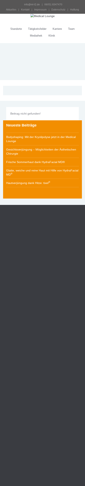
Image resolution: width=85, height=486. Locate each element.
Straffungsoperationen (22, 355)
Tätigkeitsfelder (37, 28)
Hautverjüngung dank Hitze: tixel (28, 183)
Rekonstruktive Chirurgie (20, 421)
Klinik (51, 35)
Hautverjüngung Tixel (23, 433)
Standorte (16, 28)
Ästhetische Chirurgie (18, 333)
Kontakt (25, 9)
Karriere (57, 28)
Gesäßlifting (16, 383)
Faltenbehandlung (20, 339)
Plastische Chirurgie (17, 414)
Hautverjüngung (14, 428)
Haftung (74, 9)
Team (71, 28)
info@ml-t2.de (32, 4)
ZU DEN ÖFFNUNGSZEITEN (26, 294)
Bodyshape (11, 446)
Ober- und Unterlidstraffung (26, 344)
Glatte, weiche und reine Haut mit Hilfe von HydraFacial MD (42, 172)
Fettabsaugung (18, 378)
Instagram (9, 282)
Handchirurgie (13, 407)
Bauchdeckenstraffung (23, 372)
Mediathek (36, 35)
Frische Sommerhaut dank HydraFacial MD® (35, 162)
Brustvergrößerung (20, 361)
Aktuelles (11, 9)
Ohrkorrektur (16, 350)
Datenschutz (58, 9)
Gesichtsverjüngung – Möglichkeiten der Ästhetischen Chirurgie (41, 151)
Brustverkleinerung (20, 367)
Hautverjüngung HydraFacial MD (30, 439)
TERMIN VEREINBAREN (23, 308)
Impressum (40, 9)
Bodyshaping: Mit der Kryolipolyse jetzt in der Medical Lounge (41, 139)
